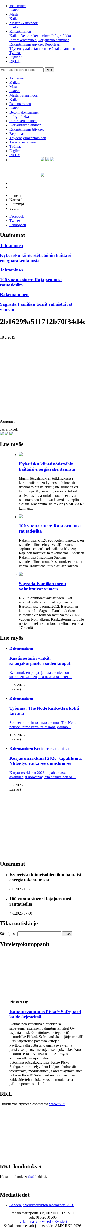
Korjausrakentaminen (53, 40)
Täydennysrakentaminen (27, 48)
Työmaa (15, 53)
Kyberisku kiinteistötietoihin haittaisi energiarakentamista (35, 258)
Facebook (16, 216)
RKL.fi (14, 61)
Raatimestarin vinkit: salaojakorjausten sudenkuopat (39, 661)
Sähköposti (17, 225)
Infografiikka (61, 36)
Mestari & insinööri (23, 23)
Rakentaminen (20, 31)
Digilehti (15, 57)
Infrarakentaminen (23, 40)
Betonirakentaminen (36, 36)
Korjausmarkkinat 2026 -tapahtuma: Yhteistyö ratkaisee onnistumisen (45, 761)
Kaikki (14, 10)
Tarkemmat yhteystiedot (36, 1221)
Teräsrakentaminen (61, 48)
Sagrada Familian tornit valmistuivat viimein (42, 586)
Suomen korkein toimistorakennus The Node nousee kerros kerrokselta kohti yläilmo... (42, 725)
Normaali (16, 200)
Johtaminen (17, 6)
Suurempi (16, 204)
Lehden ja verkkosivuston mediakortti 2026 (41, 1205)
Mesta (13, 14)
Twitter (14, 221)
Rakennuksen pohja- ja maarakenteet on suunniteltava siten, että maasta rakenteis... (40, 675)
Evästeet (61, 1221)
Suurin (14, 208)
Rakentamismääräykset (26, 44)
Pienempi (16, 195)
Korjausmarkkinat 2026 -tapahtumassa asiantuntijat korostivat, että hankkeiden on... (42, 775)
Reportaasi (52, 44)
